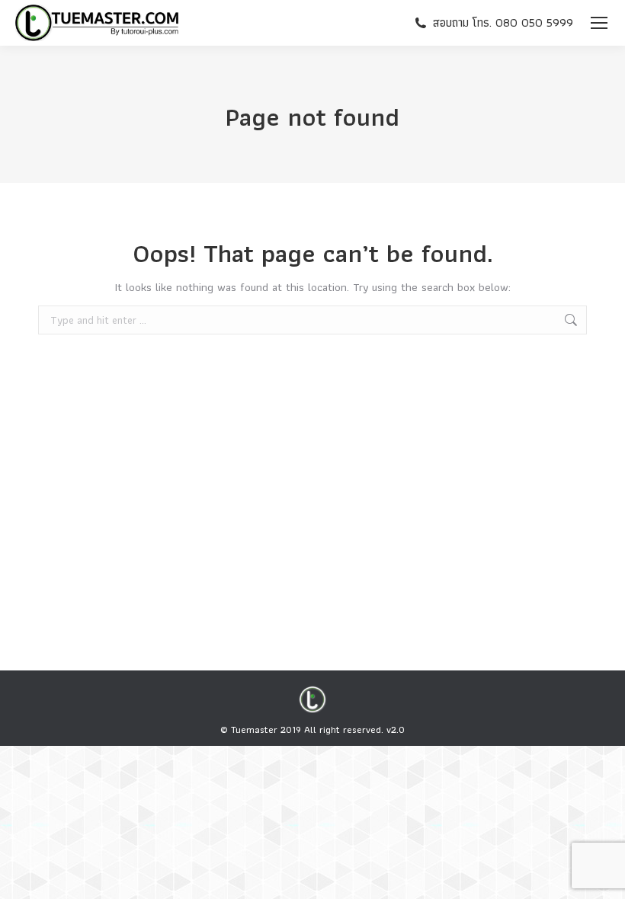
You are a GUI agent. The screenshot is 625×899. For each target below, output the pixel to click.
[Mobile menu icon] (599, 23)
